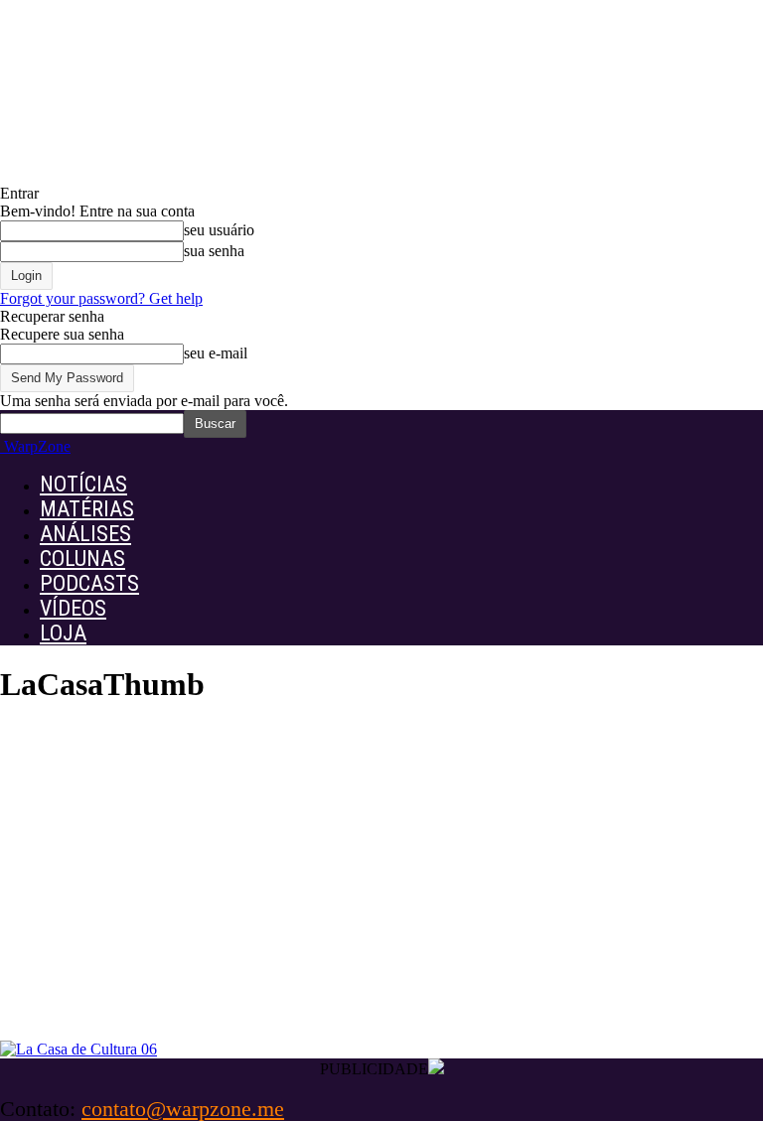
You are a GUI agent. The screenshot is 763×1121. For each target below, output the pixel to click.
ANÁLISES (85, 533)
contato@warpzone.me (182, 1108)
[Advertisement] (381, 892)
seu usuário (219, 229)
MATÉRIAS (87, 508)
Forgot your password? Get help (101, 298)
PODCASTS (89, 583)
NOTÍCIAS (83, 484)
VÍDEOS (73, 608)
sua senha (214, 250)
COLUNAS (82, 558)
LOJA (63, 633)
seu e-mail (215, 353)
